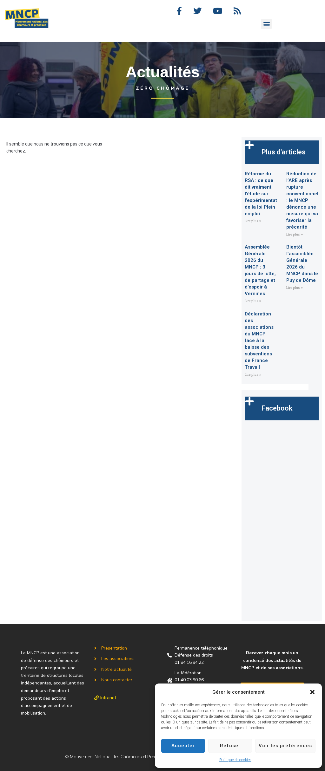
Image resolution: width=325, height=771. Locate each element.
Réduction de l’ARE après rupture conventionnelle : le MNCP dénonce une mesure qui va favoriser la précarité (304, 200)
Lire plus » (253, 221)
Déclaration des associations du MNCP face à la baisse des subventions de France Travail (259, 340)
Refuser (230, 745)
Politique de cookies (235, 760)
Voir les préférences (285, 745)
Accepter (183, 745)
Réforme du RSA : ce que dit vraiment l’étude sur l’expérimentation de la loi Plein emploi (264, 194)
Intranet (108, 697)
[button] (312, 692)
